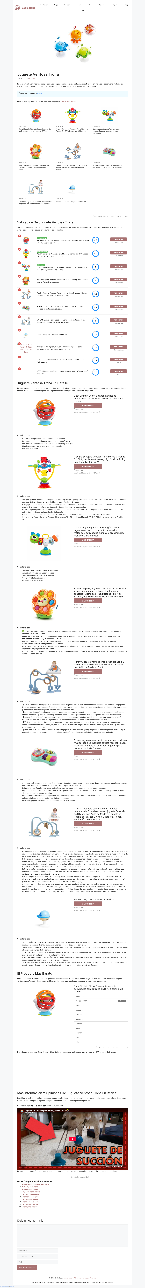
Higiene (115, 5)
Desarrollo (102, 5)
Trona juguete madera (31, 1194)
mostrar (39, 93)
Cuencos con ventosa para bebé (35, 1184)
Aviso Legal (68, 1278)
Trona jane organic (30, 1207)
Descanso (68, 5)
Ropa (56, 5)
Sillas (91, 5)
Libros (80, 5)
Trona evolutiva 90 (30, 1204)
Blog (126, 5)
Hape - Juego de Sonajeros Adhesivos (52, 335)
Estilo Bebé (28, 7)
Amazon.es (80, 996)
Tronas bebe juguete (30, 1197)
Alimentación (43, 5)
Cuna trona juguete (30, 1189)
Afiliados (86, 1278)
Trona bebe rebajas (30, 1199)
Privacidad (77, 1278)
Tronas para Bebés (68, 101)
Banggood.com (100, 1001)
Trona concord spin (30, 1202)
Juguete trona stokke (31, 1192)
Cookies (93, 1278)
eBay (78, 1037)
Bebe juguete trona (30, 1187)
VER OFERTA (88, 405)
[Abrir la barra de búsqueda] (83, 11)
